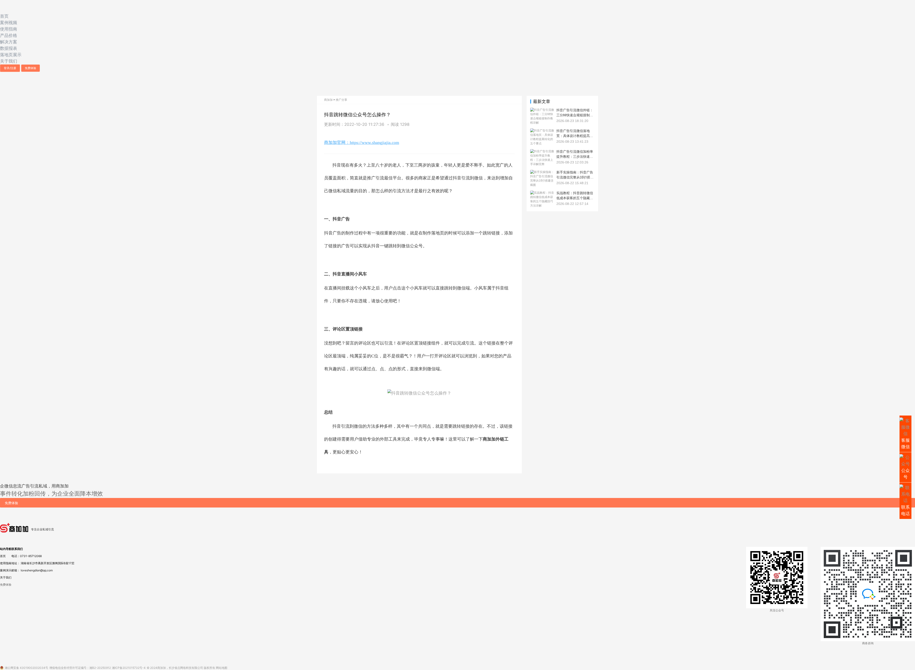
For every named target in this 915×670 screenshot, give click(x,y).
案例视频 (8, 22)
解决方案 (8, 41)
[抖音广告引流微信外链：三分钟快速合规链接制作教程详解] (542, 110)
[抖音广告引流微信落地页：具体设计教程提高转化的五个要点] (542, 130)
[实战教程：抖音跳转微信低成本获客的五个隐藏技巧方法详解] (542, 192)
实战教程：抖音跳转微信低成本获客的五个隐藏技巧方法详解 (574, 198)
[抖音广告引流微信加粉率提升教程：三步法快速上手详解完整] (542, 151)
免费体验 (30, 68)
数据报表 (8, 48)
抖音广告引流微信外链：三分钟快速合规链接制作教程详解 (574, 115)
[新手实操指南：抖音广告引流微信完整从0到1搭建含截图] (542, 172)
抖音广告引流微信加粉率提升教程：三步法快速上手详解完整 (574, 156)
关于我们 (8, 61)
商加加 (328, 100)
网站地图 (221, 668)
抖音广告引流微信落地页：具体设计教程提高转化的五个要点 (574, 135)
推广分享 (341, 100)
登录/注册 (10, 68)
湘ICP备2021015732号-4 (129, 668)
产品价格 (8, 35)
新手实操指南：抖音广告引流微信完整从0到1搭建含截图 (575, 177)
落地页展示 (10, 54)
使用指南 (8, 28)
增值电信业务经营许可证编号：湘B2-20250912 (80, 668)
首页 (4, 16)
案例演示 (5, 570)
